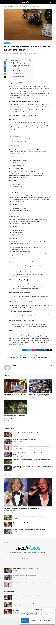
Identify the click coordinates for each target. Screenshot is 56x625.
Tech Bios (9, 53)
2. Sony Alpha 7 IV (18, 68)
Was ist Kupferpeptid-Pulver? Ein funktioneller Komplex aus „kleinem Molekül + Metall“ (32, 446)
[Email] (5, 77)
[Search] (50, 2)
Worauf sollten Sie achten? (18, 73)
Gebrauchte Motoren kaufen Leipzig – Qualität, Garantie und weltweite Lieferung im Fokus (39, 395)
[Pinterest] (5, 71)
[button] (53, 609)
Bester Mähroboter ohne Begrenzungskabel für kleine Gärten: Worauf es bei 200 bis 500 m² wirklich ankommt (14, 417)
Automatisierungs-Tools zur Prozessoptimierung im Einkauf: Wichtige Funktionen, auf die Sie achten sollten (32, 467)
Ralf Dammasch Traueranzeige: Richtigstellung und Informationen (28, 516)
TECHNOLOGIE (10, 6)
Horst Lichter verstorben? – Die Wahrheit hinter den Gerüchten (27, 522)
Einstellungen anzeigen (46, 620)
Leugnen (34, 620)
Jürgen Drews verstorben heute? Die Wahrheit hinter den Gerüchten (21, 508)
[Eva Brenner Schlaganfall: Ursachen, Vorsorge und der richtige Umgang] (8, 531)
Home (5, 6)
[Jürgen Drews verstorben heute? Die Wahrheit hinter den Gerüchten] (28, 492)
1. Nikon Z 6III (17, 66)
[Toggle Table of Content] (29, 60)
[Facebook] (5, 62)
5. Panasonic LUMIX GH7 (19, 72)
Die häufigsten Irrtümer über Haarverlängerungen (24, 439)
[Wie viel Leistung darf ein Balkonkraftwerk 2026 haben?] (15, 386)
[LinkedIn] (5, 68)
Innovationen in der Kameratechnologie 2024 (21, 74)
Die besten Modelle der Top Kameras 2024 (21, 65)
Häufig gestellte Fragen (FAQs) (18, 76)
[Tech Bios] (28, 2)
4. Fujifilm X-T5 (17, 70)
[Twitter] (5, 65)
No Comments (23, 53)
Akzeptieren (25, 620)
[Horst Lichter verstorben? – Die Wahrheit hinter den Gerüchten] (8, 524)
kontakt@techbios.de (29, 558)
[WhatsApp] (5, 74)
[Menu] (6, 2)
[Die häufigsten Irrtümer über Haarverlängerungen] (8, 441)
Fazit (14, 77)
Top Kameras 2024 (15, 62)
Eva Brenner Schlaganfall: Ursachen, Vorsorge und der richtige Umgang (29, 529)
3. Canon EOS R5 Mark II (19, 69)
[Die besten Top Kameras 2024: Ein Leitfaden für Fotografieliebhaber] (28, 24)
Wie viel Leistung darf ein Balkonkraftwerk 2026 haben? (15, 395)
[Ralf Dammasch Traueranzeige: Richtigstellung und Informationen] (8, 517)
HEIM (15, 622)
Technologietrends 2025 (18, 344)
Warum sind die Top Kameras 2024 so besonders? (22, 63)
